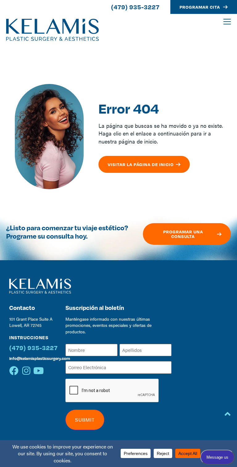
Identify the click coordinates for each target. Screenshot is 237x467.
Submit (85, 419)
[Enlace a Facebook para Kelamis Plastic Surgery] (14, 370)
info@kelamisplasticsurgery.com (39, 358)
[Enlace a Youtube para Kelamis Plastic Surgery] (38, 370)
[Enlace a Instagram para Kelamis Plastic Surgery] (26, 370)
